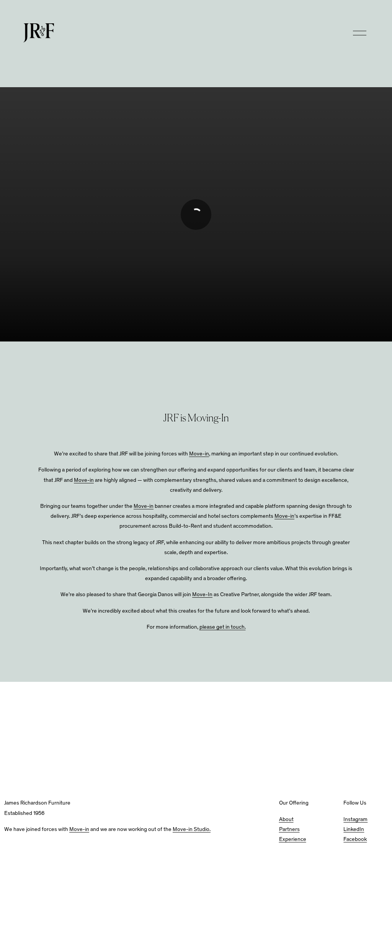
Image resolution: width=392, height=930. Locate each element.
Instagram (355, 820)
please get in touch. (222, 627)
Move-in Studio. (192, 829)
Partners (289, 829)
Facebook (355, 839)
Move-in (199, 454)
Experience (292, 839)
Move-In (202, 595)
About (286, 820)
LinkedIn (353, 829)
